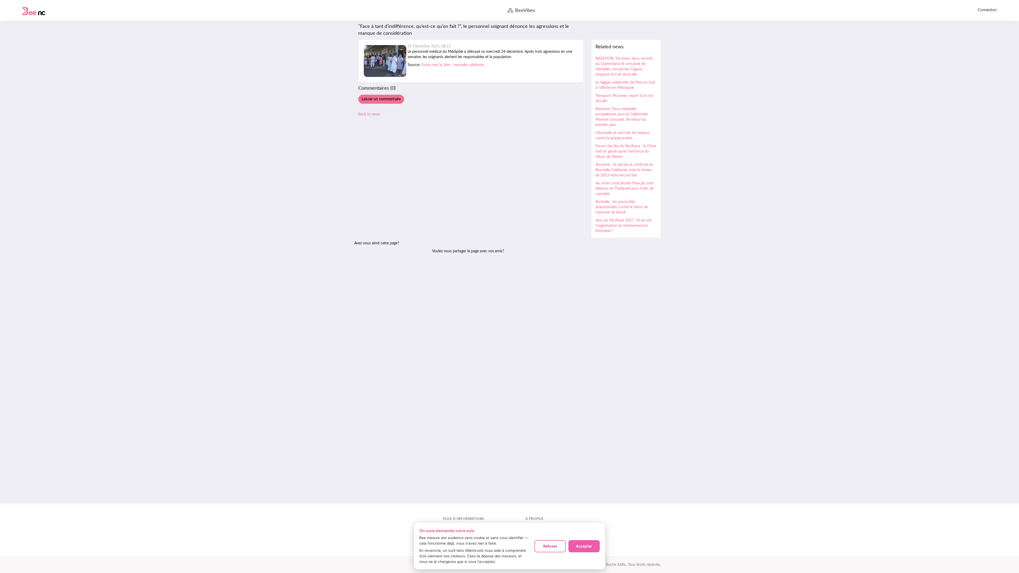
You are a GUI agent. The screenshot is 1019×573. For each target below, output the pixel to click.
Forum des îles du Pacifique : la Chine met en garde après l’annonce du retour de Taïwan (625, 151)
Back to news (369, 114)
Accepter (584, 546)
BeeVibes (525, 10)
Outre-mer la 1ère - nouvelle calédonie (452, 65)
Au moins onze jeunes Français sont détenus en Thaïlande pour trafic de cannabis (624, 188)
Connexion (987, 10)
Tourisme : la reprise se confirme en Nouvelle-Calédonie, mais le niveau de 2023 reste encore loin (624, 170)
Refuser (550, 546)
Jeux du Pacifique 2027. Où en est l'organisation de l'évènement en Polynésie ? (623, 226)
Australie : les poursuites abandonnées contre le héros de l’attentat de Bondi (621, 207)
